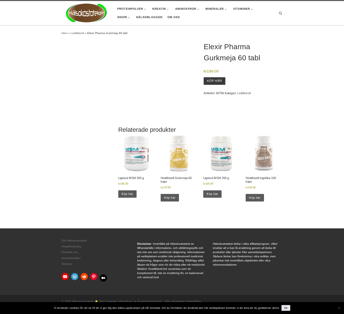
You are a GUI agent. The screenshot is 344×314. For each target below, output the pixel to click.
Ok (286, 307)
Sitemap (67, 263)
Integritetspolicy (71, 246)
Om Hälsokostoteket (74, 240)
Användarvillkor (71, 258)
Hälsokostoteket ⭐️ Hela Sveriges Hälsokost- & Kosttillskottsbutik (117, 301)
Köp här (214, 80)
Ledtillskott (77, 33)
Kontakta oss (70, 252)
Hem (64, 33)
